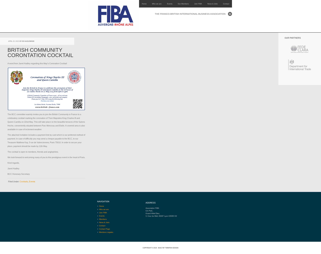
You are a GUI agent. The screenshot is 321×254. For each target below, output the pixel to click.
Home (144, 4)
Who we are (157, 4)
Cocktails (24, 182)
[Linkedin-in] (230, 14)
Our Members (183, 4)
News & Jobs (212, 4)
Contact (226, 4)
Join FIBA (198, 4)
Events (169, 4)
